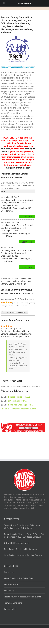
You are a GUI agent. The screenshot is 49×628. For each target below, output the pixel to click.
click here (27, 185)
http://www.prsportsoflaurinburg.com (18, 66)
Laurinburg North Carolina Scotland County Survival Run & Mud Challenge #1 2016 (16, 334)
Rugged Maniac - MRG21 (19, 396)
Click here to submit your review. (14, 312)
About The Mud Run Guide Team (18, 578)
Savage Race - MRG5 (17, 400)
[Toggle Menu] (3, 3)
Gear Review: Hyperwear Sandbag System (23, 555)
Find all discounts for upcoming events (18, 408)
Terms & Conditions (13, 602)
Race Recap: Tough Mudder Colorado (20, 549)
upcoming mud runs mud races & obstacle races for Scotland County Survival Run (17, 281)
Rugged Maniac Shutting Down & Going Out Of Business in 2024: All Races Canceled (24, 535)
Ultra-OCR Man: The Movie (16, 543)
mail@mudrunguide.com (18, 167)
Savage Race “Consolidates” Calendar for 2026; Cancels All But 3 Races (22, 526)
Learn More (27, 216)
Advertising (9, 590)
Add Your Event (11, 584)
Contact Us (9, 572)
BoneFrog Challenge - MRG (20, 404)
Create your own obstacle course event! (22, 596)
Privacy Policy (10, 609)
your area (5, 148)
